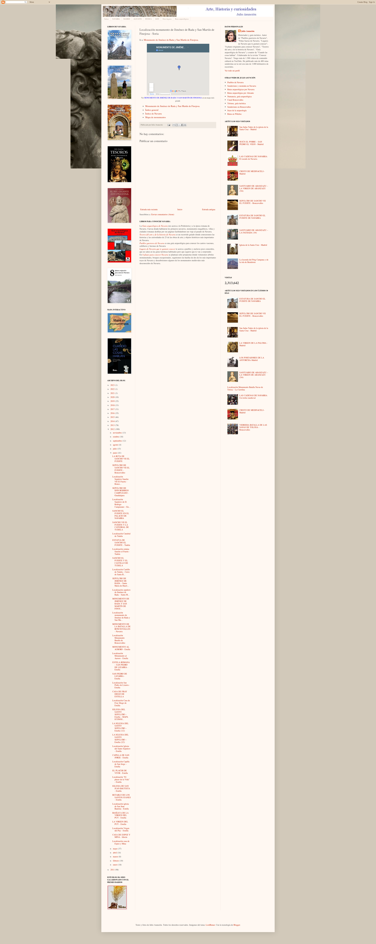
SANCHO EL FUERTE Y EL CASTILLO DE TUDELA (120, 562)
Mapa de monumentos (155, 117)
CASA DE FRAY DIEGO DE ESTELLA (119, 694)
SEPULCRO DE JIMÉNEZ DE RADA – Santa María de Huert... (120, 582)
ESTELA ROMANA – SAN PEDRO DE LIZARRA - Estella (121, 666)
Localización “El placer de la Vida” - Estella (121, 779)
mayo (115, 848)
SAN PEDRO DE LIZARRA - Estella (119, 676)
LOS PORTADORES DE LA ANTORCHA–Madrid (251, 358)
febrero (116, 860)
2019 (112, 401)
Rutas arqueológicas (182, 19)
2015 (112, 417)
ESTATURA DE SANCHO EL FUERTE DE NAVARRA (252, 216)
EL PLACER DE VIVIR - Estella (120, 771)
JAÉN (157, 19)
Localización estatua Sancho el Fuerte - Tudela (121, 551)
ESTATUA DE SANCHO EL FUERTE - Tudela (121, 542)
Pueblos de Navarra (235, 82)
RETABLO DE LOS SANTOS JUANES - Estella (121, 797)
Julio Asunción (247, 31)
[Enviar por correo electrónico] (173, 125)
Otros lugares (167, 19)
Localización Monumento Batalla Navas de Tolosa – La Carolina (245, 388)
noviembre (117, 432)
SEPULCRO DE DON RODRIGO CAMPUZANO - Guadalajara (120, 492)
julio (115, 448)
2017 (112, 409)
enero (115, 864)
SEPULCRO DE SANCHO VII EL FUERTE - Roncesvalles (121, 469)
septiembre (117, 440)
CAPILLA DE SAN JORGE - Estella (120, 756)
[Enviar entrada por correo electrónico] (169, 125)
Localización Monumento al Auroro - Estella (120, 656)
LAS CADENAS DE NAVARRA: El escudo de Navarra (253, 157)
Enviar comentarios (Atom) (162, 214)
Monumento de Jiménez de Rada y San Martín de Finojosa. (171, 39)
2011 (112, 869)
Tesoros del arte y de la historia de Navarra (158, 234)
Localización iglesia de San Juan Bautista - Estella (120, 806)
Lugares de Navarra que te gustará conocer (157, 248)
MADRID (126, 19)
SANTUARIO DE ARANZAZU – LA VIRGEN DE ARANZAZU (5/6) (253, 188)
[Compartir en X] (179, 125)
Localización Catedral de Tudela (121, 534)
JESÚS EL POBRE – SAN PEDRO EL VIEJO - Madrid (251, 143)
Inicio (179, 209)
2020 (112, 397)
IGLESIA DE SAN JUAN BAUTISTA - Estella (121, 788)
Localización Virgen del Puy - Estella (120, 829)
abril (115, 852)
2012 (112, 429)
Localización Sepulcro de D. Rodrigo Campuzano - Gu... (121, 503)
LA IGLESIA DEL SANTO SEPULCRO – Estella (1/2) (120, 727)
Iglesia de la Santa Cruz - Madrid (253, 245)
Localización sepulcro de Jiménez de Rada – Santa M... (121, 592)
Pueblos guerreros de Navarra (152, 243)
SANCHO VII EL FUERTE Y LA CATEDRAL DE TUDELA (120, 526)
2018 (112, 405)
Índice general (151, 109)
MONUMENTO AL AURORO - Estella (121, 648)
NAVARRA (116, 19)
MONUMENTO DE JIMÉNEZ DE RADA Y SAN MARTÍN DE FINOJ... (120, 603)
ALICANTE (138, 19)
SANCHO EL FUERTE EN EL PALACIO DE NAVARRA (120, 514)
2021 (112, 393)
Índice (106, 19)
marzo (116, 856)
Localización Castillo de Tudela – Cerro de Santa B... (121, 572)
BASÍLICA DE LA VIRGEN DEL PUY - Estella (120, 815)
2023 (112, 385)
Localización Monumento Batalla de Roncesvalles (118, 639)
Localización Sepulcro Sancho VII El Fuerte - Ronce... (120, 480)
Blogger (237, 924)
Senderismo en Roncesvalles (239, 106)
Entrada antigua (208, 209)
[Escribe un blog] (176, 125)
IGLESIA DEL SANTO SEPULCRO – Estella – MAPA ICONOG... (120, 714)
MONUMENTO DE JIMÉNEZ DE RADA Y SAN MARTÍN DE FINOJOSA (173, 97)
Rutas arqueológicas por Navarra (240, 89)
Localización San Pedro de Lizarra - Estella (121, 685)
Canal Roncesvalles (235, 99)
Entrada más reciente (149, 209)
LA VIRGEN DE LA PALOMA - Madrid (253, 344)
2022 (112, 389)
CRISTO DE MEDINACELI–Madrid (252, 172)
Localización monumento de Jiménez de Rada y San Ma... (121, 616)
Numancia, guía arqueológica (239, 96)
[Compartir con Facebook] (182, 125)
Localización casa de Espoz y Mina (120, 842)
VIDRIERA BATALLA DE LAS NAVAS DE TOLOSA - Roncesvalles (253, 427)
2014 (112, 421)
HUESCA (148, 19)
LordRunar (210, 924)
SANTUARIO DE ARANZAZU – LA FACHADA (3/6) (253, 231)
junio (115, 452)
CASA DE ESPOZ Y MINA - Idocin (121, 836)
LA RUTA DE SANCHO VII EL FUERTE (121, 459)
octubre (116, 436)
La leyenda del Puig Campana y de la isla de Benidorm (253, 261)
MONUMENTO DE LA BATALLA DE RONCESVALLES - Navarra (121, 628)
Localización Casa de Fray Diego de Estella (121, 703)
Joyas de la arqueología (236, 110)
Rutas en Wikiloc (234, 114)
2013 (112, 425)
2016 (112, 413)
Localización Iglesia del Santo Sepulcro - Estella (121, 748)
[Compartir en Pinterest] (185, 125)
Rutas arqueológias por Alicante (240, 93)
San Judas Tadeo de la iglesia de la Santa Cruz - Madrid (253, 128)
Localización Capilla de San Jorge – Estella (120, 764)
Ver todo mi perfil (232, 70)
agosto (116, 444)
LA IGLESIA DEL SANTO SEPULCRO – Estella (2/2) (120, 738)
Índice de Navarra (153, 113)
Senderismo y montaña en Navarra (241, 85)
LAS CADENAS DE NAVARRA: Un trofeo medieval (253, 396)
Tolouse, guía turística (236, 103)
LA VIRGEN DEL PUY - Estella (120, 822)
